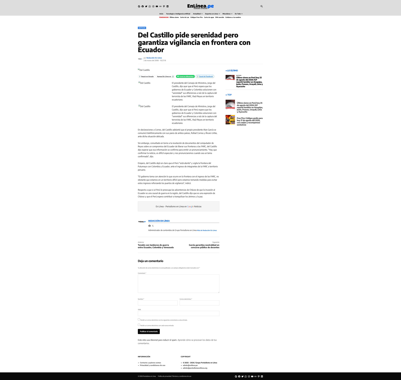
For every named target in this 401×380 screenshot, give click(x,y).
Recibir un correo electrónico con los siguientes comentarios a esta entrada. (163, 320)
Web (139, 309)
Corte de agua (209, 17)
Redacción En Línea (154, 58)
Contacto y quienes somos (150, 363)
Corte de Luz (184, 17)
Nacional (239, 75)
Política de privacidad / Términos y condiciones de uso (174, 376)
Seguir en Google (147, 76)
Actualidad (197, 14)
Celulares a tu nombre (233, 17)
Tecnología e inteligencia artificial (178, 14)
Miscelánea (226, 14)
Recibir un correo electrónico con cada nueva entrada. (157, 325)
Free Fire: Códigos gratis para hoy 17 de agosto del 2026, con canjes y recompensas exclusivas (250, 121)
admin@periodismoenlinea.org (195, 368)
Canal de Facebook (206, 76)
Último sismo (174, 17)
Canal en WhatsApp (186, 76)
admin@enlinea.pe (190, 365)
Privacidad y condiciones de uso (152, 365)
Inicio (161, 14)
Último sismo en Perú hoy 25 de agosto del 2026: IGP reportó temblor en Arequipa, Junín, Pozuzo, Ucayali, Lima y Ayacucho (249, 81)
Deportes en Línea (211, 14)
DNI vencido (219, 17)
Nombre (141, 299)
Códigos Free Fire (196, 17)
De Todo (238, 14)
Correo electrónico (186, 299)
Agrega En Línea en (164, 76)
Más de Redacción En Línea (207, 230)
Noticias (142, 28)
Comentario (142, 273)
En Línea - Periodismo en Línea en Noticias (178, 206)
